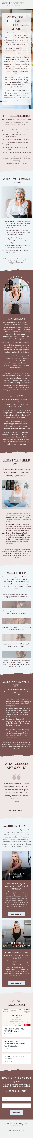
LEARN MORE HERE (16, 914)
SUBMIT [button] (16, 1112)
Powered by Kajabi (16, 1133)
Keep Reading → (16, 811)
